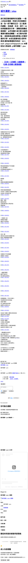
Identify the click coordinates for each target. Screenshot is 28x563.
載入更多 (3, 384)
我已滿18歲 (3, 560)
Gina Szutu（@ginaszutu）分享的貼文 (14, 486)
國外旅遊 (11, 377)
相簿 (4, 52)
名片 (4, 55)
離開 (8, 560)
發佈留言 (3, 392)
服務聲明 (16, 543)
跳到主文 (3, 15)
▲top (2, 381)
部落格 (5, 54)
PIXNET (6, 541)
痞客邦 (14, 373)
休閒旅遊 (12, 49)
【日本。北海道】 (14, 378)
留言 (17, 373)
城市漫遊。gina (8, 11)
